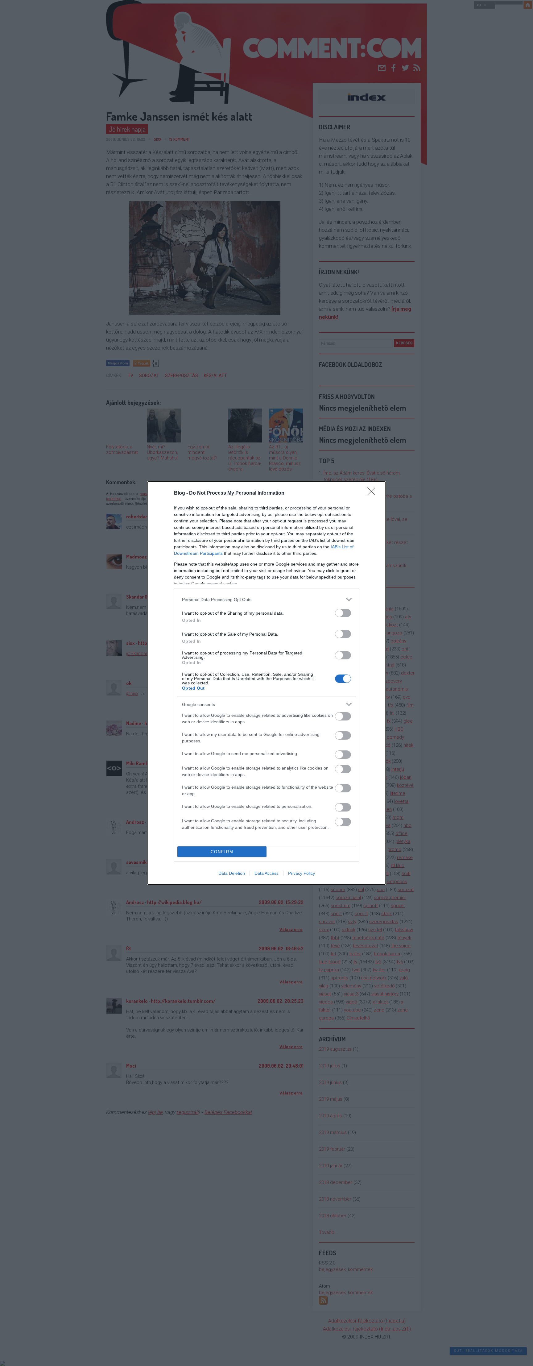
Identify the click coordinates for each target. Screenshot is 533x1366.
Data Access (266, 873)
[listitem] (266, 599)
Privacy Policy (301, 873)
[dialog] (266, 683)
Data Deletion (231, 873)
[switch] (343, 613)
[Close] (373, 493)
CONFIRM (222, 851)
